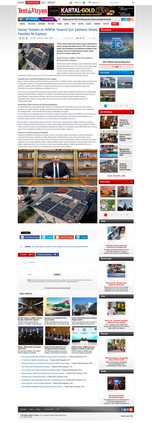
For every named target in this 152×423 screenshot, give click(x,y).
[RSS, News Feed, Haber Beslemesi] (132, 19)
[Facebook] (20, 38)
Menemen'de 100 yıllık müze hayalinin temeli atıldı (125, 152)
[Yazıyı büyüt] (94, 38)
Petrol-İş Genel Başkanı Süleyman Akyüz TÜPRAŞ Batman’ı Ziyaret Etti (125, 137)
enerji (64, 247)
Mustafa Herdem (82, 247)
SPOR (103, 296)
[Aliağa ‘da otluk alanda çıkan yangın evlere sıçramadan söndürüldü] (108, 191)
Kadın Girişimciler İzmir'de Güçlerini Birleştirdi (36, 383)
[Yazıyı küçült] (89, 38)
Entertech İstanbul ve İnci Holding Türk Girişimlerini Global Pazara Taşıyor (45, 363)
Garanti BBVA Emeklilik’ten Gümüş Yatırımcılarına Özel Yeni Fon (42, 387)
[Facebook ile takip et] (122, 19)
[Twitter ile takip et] (125, 19)
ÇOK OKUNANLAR (106, 112)
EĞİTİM (103, 371)
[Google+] (27, 38)
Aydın (38, 247)
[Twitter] (23, 38)
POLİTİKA (104, 334)
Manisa (42, 247)
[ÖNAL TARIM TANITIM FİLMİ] (108, 205)
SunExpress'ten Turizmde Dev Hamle (33, 377)
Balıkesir (48, 247)
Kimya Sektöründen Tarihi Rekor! (116, 62)
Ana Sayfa (21, 2)
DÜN (123, 176)
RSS (58, 409)
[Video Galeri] (47, 19)
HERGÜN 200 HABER (33, 2)
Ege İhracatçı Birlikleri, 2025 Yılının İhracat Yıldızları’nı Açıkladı (29, 350)
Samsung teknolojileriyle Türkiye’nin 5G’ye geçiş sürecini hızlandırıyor (44, 357)
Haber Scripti (125, 416)
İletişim (38, 409)
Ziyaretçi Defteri (48, 409)
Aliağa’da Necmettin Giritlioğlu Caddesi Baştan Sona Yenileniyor (125, 167)
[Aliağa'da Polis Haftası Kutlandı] (125, 205)
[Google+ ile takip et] (129, 19)
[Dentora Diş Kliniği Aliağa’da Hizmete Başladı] (108, 82)
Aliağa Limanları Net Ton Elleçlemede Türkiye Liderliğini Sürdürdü (87, 19)
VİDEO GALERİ (105, 182)
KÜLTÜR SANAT (106, 259)
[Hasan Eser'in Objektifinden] (108, 96)
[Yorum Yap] (77, 38)
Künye (31, 409)
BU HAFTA (116, 176)
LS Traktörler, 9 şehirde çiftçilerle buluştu (34, 360)
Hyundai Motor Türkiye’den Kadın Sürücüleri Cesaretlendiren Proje (43, 380)
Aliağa (59, 247)
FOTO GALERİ (104, 73)
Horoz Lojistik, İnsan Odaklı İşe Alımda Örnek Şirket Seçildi (40, 370)
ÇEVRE (103, 221)
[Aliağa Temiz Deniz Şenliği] (125, 82)
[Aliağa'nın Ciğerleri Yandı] (125, 191)
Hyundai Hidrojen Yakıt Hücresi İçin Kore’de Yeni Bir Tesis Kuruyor (43, 373)
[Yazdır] (84, 38)
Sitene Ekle (51, 2)
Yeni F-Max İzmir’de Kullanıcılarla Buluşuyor (35, 367)
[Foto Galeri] (32, 19)
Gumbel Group (71, 247)
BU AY (110, 176)
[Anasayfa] (21, 19)
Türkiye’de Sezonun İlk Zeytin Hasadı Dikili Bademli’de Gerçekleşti (124, 123)
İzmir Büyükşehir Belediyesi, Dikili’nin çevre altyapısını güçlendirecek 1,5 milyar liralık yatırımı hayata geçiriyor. (116, 249)
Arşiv (43, 2)
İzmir (33, 247)
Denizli (54, 247)
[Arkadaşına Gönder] (80, 38)
